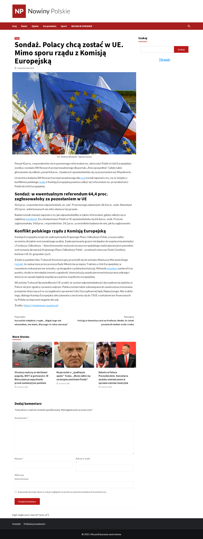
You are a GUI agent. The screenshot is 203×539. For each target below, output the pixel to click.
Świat (24, 26)
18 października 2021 (25, 68)
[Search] (189, 26)
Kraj (14, 26)
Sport (64, 26)
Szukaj (142, 38)
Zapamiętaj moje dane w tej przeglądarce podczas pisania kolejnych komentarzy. (62, 491)
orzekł (19, 264)
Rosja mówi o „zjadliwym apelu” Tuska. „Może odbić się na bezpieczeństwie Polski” (73, 376)
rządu (42, 182)
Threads (164, 59)
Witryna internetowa (21, 477)
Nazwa (19, 458)
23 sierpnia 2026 (22, 387)
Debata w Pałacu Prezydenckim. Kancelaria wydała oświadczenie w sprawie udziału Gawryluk (113, 377)
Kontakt (16, 523)
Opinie (35, 26)
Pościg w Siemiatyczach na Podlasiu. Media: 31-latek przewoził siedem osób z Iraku (106, 320)
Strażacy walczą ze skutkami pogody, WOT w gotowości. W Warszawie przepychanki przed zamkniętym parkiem (31, 377)
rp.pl (83, 177)
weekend (31, 219)
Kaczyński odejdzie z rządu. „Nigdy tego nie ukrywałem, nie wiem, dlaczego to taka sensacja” (41, 320)
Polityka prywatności (34, 523)
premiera (112, 268)
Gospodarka (49, 26)
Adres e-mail (83, 460)
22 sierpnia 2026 (64, 383)
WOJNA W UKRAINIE (81, 26)
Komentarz (22, 417)
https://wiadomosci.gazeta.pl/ (41, 305)
